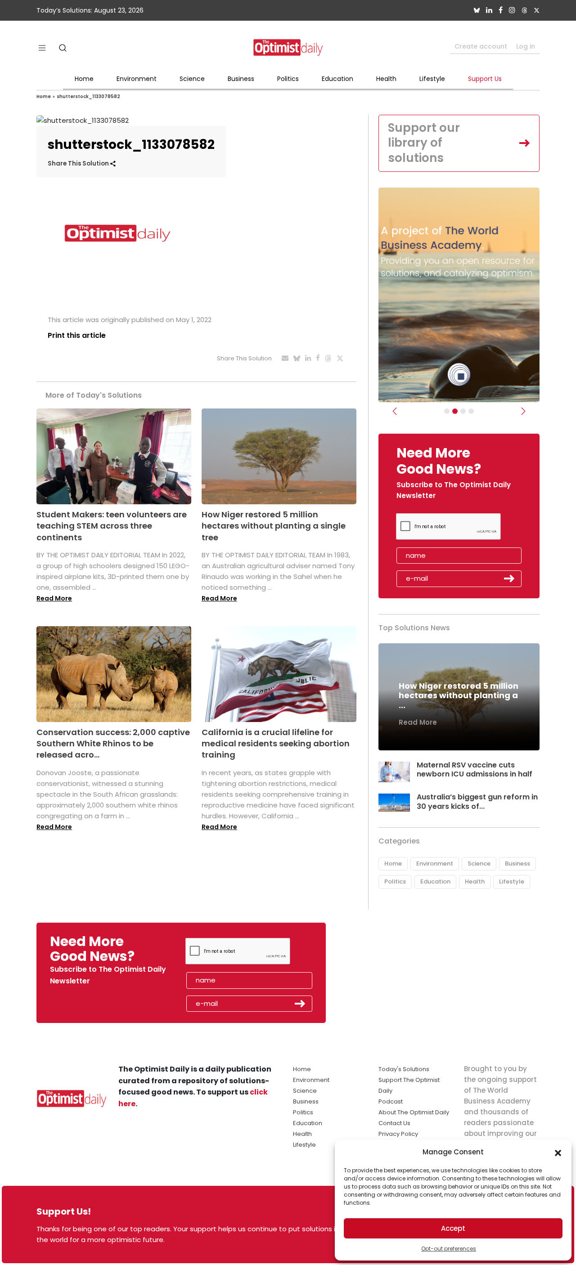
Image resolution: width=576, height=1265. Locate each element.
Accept (453, 1228)
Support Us (485, 78)
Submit (509, 578)
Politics (288, 78)
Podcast (390, 1101)
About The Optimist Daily (413, 1112)
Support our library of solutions (424, 143)
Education (337, 78)
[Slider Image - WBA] (455, 411)
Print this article (77, 335)
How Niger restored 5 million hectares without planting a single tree (274, 526)
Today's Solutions (403, 1069)
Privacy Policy (398, 1134)
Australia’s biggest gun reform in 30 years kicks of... (477, 802)
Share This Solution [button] (79, 163)
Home (84, 78)
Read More (54, 598)
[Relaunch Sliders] (471, 411)
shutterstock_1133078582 (88, 96)
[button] (558, 1152)
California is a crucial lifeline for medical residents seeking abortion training (276, 743)
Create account (480, 46)
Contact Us (394, 1123)
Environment (137, 78)
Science (192, 78)
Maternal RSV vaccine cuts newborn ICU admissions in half (474, 770)
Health (386, 78)
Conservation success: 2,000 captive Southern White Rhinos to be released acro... (113, 743)
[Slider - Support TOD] (463, 411)
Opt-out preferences (448, 1248)
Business (241, 78)
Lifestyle (432, 78)
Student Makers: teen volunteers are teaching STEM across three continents (111, 526)
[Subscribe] (447, 411)
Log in (525, 46)
